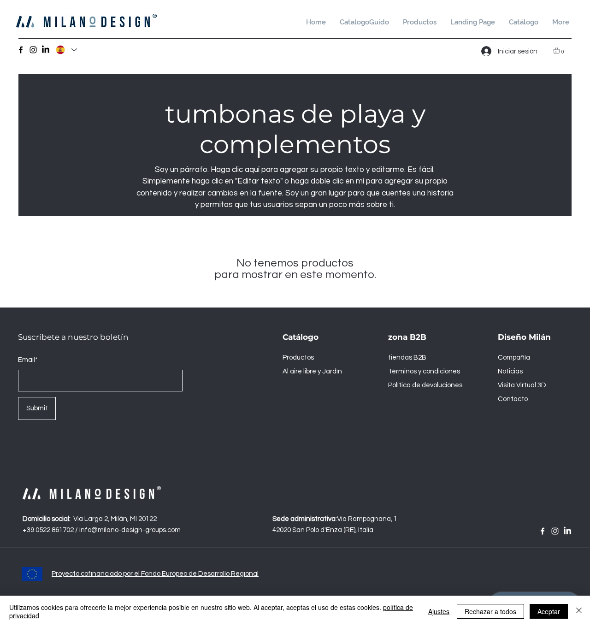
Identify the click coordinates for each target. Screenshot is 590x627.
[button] (523, 22)
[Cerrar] (578, 611)
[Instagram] (33, 49)
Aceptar (548, 611)
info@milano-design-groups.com (130, 529)
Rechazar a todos (490, 611)
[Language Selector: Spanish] (66, 49)
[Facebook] (20, 49)
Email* (28, 359)
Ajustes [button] (438, 611)
